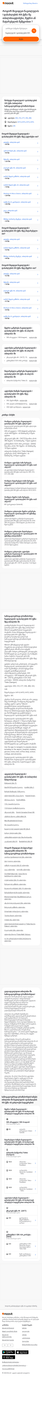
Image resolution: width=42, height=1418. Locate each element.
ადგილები (25, 1331)
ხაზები (24, 1328)
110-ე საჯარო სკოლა (11, 804)
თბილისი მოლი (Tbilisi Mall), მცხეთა (17, 934)
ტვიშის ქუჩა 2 (29, 787)
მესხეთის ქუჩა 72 (10, 783)
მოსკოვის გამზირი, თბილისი (14, 907)
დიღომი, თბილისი (23, 870)
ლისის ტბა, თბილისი (11, 920)
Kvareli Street (30, 796)
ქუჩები (24, 1335)
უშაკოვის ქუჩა (9, 812)
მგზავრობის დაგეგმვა (29, 1345)
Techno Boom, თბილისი (13, 916)
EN (4, 1345)
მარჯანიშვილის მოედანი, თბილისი (16, 893)
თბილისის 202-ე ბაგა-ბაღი (14, 796)
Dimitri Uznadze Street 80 (25, 812)
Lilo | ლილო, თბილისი (12, 861)
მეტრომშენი (20, 800)
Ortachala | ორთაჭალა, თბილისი (16, 911)
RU (10, 1345)
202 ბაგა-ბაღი (9, 800)
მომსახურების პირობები (10, 1362)
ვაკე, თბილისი (9, 870)
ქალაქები (25, 1341)
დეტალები (33, 337)
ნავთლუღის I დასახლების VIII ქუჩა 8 (17, 829)
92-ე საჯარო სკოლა (11, 825)
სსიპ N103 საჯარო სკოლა (13, 787)
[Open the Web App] (8, 1357)
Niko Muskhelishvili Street (13, 821)
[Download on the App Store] (22, 1352)
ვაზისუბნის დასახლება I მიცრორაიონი (18, 837)
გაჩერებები (26, 1338)
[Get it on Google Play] (8, 1352)
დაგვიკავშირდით (8, 1369)
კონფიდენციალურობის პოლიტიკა (14, 1365)
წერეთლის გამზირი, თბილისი (15, 884)
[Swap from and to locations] (34, 30)
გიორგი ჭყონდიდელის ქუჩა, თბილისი (18, 857)
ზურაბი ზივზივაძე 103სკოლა (14, 791)
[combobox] (21, 29)
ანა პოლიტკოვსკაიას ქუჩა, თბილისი (17, 903)
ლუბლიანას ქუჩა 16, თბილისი (15, 880)
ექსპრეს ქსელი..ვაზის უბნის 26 (15, 816)
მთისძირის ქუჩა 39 (25, 841)
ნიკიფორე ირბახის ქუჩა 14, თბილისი (17, 888)
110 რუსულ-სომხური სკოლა (14, 808)
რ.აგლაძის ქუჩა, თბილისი (13, 930)
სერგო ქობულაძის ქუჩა (12, 833)
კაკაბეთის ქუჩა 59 (10, 841)
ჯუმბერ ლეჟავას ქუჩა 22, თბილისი (16, 865)
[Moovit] (8, 3)
